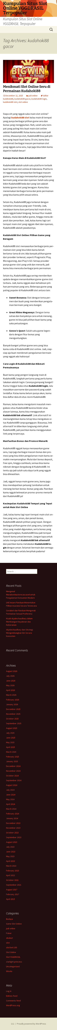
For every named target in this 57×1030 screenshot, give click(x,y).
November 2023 (13, 827)
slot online (23, 102)
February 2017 (12, 894)
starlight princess (14, 961)
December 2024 (13, 766)
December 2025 (13, 709)
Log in (8, 991)
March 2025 (11, 751)
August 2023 (11, 842)
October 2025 (12, 718)
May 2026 (10, 685)
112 (12, 1023)
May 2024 (10, 799)
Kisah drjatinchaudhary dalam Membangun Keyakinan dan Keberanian (19, 621)
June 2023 (10, 851)
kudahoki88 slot (10, 102)
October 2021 (12, 880)
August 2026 (11, 671)
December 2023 (13, 823)
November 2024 (13, 770)
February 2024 (12, 813)
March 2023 (11, 865)
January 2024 (12, 818)
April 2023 (10, 861)
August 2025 (11, 728)
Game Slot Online (14, 923)
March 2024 (11, 808)
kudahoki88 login (39, 98)
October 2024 (12, 775)
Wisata (9, 971)
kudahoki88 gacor (22, 98)
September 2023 (13, 837)
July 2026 (10, 676)
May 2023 (10, 856)
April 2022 (10, 875)
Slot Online (11, 952)
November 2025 (13, 713)
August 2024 (11, 785)
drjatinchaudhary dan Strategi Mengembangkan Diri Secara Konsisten (19, 632)
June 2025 (10, 737)
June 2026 (10, 680)
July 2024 (10, 789)
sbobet (9, 938)
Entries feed (11, 995)
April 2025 (10, 747)
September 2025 (13, 723)
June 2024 (10, 794)
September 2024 (13, 780)
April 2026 (10, 690)
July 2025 (10, 732)
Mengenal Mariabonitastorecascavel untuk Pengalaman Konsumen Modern (20, 594)
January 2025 (12, 761)
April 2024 (10, 804)
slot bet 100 (11, 947)
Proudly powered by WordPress (31, 1023)
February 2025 (12, 756)
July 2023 (10, 846)
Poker (9, 933)
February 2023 (12, 870)
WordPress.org (13, 1005)
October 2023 (12, 832)
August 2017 (11, 889)
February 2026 (12, 699)
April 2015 (10, 899)
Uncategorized (13, 966)
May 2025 (10, 742)
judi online (33, 95)
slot (8, 942)
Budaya (9, 919)
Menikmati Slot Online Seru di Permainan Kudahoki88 (26, 89)
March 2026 (11, 695)
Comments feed (13, 1000)
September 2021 (13, 884)
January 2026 (12, 704)
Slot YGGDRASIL (13, 957)
